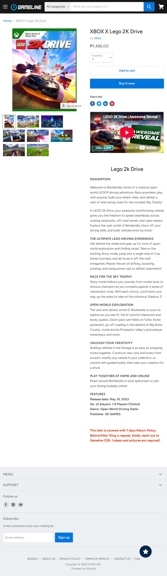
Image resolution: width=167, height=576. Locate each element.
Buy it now (127, 83)
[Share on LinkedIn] (105, 103)
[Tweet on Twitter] (99, 103)
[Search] (149, 6)
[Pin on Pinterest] (112, 103)
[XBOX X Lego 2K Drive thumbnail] (9, 121)
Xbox (97, 38)
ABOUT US (48, 558)
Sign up (64, 537)
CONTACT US (122, 558)
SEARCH (32, 558)
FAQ (137, 558)
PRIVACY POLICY (70, 558)
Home (7, 21)
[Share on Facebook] (92, 103)
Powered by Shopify (83, 568)
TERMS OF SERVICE (97, 558)
